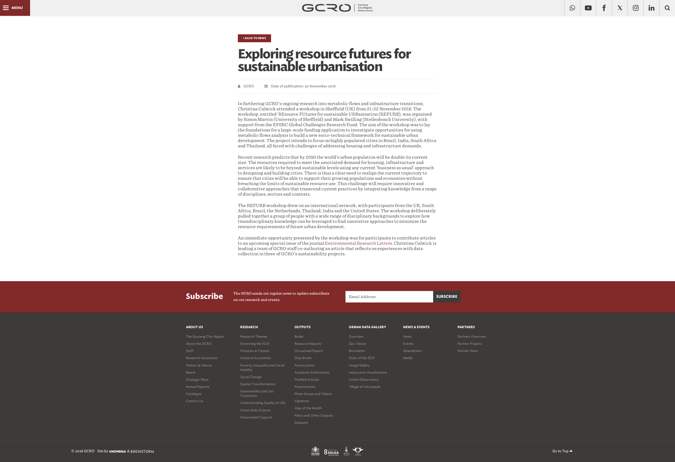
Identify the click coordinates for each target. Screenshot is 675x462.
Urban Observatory (364, 379)
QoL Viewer (358, 344)
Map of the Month (308, 408)
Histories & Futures (254, 351)
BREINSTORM (142, 451)
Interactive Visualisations (368, 372)
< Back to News (254, 38)
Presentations (305, 387)
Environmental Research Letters (358, 243)
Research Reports (308, 344)
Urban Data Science (255, 410)
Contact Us (194, 401)
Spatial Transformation (257, 384)
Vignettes (302, 401)
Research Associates (202, 358)
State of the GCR (361, 358)
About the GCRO (198, 344)
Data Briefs (303, 358)
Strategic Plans (197, 379)
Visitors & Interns (199, 365)
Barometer (357, 351)
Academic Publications (312, 372)
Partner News (467, 351)
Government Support (256, 417)
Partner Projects (469, 344)
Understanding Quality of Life (262, 403)
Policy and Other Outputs (314, 415)
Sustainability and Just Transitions (257, 393)
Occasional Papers (309, 351)
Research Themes (253, 336)
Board (190, 372)
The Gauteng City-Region (205, 336)
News (407, 336)
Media (408, 358)
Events (408, 344)
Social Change (251, 377)
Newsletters (412, 351)
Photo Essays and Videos (313, 394)
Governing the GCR (254, 344)
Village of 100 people (364, 387)
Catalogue (193, 394)
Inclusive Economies (255, 358)
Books (299, 336)
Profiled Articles (307, 379)
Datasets (301, 423)
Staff (190, 351)
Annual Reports (197, 387)
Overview (356, 336)
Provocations (304, 365)
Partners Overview (471, 336)
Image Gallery (359, 365)
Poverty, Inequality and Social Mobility (262, 367)
